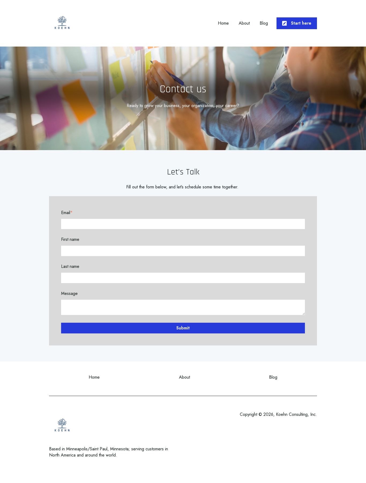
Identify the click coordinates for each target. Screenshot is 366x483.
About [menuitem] (184, 377)
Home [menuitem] (94, 377)
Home (223, 23)
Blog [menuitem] (273, 377)
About (244, 23)
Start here (301, 23)
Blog (264, 23)
